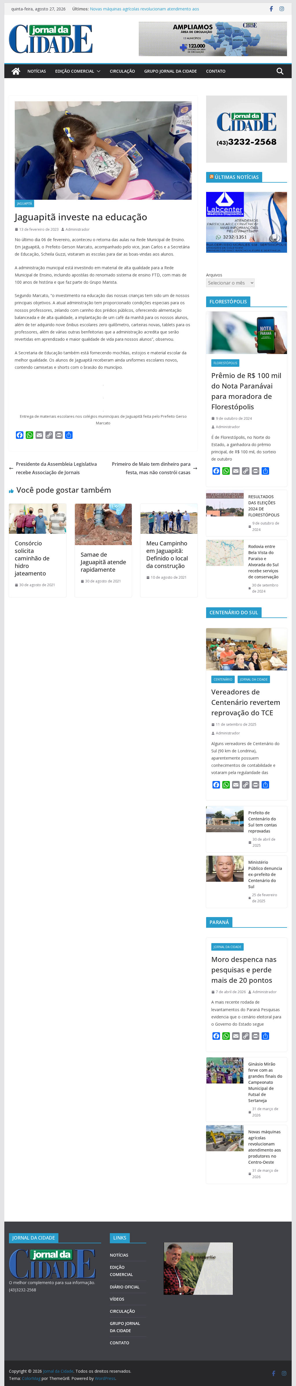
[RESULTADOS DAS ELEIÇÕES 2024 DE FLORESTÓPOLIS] (225, 513)
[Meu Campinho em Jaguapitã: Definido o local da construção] (168, 508)
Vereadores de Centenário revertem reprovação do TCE (245, 702)
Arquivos (214, 275)
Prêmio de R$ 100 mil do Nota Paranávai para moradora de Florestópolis (246, 391)
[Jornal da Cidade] (16, 71)
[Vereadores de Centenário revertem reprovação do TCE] (246, 649)
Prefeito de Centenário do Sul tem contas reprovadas (262, 822)
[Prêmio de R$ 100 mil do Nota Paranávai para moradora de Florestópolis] (246, 332)
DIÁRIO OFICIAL (125, 1287)
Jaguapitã (24, 203)
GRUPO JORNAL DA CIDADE (170, 71)
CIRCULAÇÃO (122, 71)
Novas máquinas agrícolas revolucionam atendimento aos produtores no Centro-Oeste (264, 1147)
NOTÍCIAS (36, 71)
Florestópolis (225, 363)
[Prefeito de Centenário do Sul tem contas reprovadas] (225, 829)
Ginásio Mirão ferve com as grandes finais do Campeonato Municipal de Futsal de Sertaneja (265, 1082)
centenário (223, 679)
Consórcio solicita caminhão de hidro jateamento (32, 558)
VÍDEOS (117, 1299)
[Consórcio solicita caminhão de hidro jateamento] (37, 508)
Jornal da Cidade (254, 679)
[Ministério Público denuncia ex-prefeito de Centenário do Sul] (225, 882)
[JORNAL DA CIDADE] (52, 1252)
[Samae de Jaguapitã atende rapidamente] (103, 508)
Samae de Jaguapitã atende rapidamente (103, 562)
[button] (97, 71)
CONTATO (215, 71)
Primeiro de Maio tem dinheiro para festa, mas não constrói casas (151, 468)
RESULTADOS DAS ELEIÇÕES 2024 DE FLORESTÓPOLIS (264, 506)
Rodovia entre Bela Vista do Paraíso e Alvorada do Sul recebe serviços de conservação (263, 562)
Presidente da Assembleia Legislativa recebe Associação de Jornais (56, 468)
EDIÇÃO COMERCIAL (74, 71)
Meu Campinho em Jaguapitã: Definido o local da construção (167, 554)
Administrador (78, 229)
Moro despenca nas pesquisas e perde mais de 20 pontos (244, 969)
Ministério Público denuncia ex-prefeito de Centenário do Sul (265, 874)
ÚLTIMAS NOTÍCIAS (237, 177)
